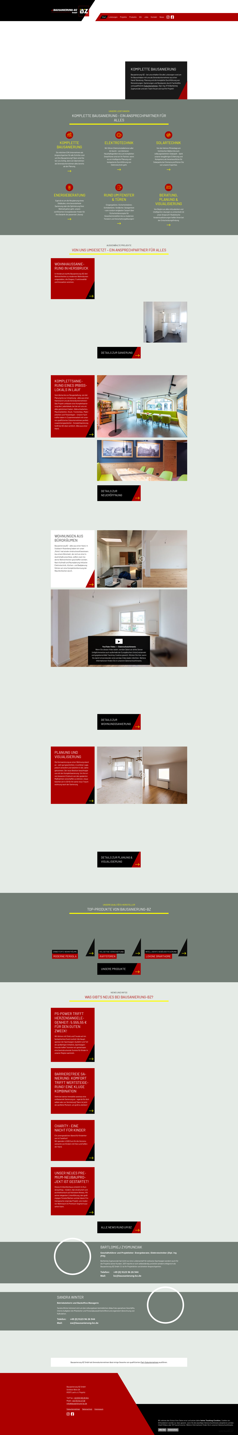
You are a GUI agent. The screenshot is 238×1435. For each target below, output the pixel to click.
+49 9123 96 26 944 (81, 1398)
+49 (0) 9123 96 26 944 (125, 1272)
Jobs (146, 17)
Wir (140, 17)
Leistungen (113, 17)
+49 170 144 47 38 (78, 1401)
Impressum (98, 1409)
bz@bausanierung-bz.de (127, 1276)
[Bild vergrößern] (142, 278)
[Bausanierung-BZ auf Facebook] (172, 17)
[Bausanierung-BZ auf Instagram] (168, 17)
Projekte (123, 17)
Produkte (133, 17)
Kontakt (154, 17)
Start (104, 17)
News (162, 17)
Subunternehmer (73, 1409)
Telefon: (105, 1272)
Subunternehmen (151, 86)
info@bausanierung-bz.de (77, 1403)
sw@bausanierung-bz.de (84, 1323)
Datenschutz (87, 1409)
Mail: (103, 1276)
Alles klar (162, 1430)
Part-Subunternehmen (150, 1362)
